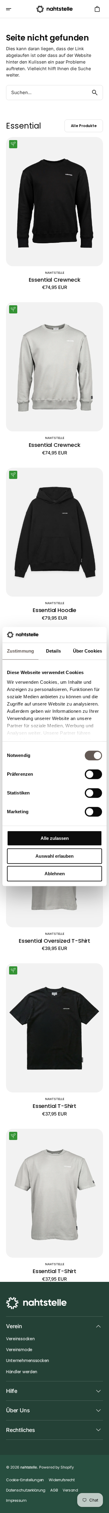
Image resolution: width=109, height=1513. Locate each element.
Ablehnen (55, 873)
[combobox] (46, 93)
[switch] (93, 774)
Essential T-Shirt (54, 1106)
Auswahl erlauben (54, 856)
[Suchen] (95, 92)
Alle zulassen (55, 838)
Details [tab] (53, 650)
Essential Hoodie (54, 610)
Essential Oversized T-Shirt (54, 941)
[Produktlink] (54, 213)
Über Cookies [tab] (87, 650)
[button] (12, 9)
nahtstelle (28, 1467)
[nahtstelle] (54, 9)
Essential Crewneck (55, 280)
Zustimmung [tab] (20, 650)
